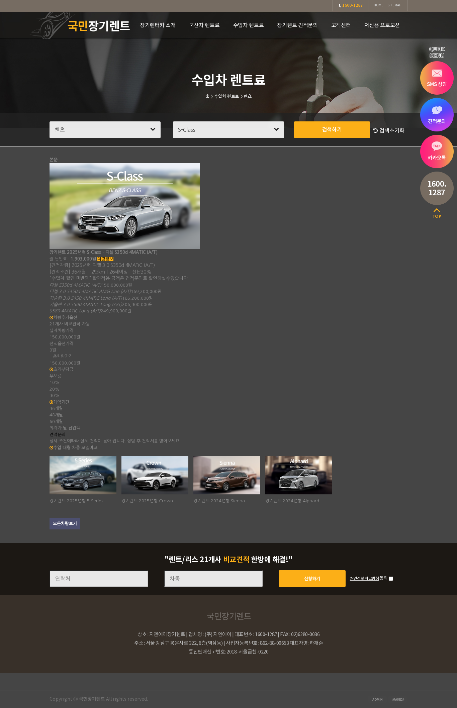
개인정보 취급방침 (364, 579)
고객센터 (341, 25)
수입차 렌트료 (248, 25)
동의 (384, 578)
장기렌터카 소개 (158, 25)
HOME (378, 5)
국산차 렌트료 (204, 25)
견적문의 (58, 434)
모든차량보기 (65, 523)
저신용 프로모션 (382, 25)
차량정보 (105, 259)
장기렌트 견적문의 (297, 25)
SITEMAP (394, 5)
